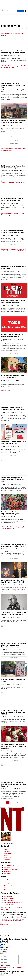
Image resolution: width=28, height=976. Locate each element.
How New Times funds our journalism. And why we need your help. (13, 85)
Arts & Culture (8, 853)
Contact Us (7, 884)
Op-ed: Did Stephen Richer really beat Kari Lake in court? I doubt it (12, 581)
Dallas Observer (8, 896)
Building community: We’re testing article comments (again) (13, 167)
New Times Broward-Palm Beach (13, 902)
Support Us (20, 11)
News (5, 849)
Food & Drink (7, 851)
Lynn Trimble (6, 684)
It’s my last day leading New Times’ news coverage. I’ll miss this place (13, 52)
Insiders (3, 944)
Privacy (3, 908)
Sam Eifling (6, 125)
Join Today (4, 949)
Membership (7, 890)
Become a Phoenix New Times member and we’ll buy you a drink (12, 408)
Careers (6, 882)
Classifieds (7, 867)
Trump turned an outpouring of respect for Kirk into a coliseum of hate (13, 479)
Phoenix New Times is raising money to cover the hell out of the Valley (14, 545)
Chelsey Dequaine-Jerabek (10, 90)
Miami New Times (9, 900)
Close (2, 975)
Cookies (11, 908)
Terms (7, 908)
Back (2, 965)
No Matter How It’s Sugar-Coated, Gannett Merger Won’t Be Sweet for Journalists (13, 746)
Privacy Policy (7, 873)
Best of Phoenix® (6, 946)
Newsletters (7, 859)
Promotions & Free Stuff (10, 869)
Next (18, 802)
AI (21, 908)
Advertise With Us (9, 865)
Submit (8, 965)
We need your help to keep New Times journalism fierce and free (12, 231)
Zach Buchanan (7, 55)
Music (5, 855)
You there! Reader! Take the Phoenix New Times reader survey (13, 301)
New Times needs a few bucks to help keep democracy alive (12, 513)
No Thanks (3, 951)
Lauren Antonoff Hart (9, 271)
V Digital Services (8, 904)
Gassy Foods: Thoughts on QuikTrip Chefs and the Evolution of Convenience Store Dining (13, 645)
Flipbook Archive (8, 886)
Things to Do (4, 943)
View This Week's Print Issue (9, 844)
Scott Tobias (6, 339)
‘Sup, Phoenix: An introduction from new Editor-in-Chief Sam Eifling (13, 613)
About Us (6, 880)
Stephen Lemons (7, 585)
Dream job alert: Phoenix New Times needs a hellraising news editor (13, 121)
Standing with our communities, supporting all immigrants (12, 335)
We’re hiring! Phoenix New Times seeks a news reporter (12, 376)
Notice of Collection (5, 967)
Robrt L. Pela (6, 650)
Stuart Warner (7, 751)
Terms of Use (7, 871)
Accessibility (16, 908)
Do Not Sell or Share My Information (11, 920)
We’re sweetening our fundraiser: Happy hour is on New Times (12, 199)
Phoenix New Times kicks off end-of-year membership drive (14, 442)
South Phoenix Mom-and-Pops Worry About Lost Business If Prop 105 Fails (13, 712)
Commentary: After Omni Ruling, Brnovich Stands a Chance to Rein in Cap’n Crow (13, 784)
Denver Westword (9, 898)
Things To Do (7, 857)
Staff (5, 888)
